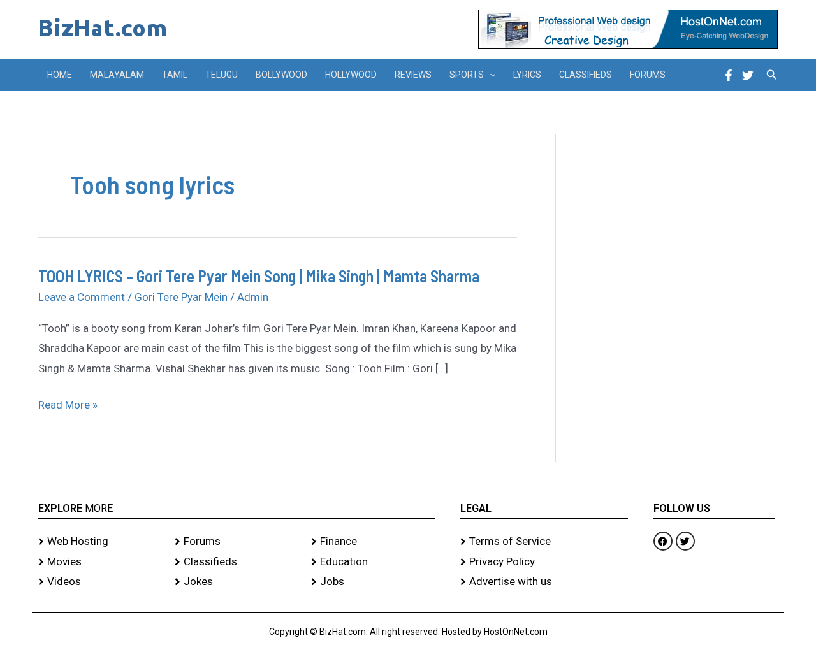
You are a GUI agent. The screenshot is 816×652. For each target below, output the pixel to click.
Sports (466, 74)
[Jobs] (373, 582)
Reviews (413, 74)
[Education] (373, 562)
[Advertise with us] (544, 582)
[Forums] (236, 542)
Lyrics (527, 74)
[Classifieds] (236, 562)
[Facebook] (728, 75)
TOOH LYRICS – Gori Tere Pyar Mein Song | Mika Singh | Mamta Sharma (258, 276)
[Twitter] (748, 75)
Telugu (221, 74)
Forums (648, 74)
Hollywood (351, 74)
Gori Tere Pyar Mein (181, 297)
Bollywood (281, 74)
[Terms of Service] (544, 542)
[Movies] (100, 562)
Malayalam (117, 74)
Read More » (68, 405)
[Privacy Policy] (544, 562)
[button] (489, 75)
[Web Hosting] (100, 542)
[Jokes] (236, 582)
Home (59, 74)
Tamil (174, 74)
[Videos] (100, 582)
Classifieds (585, 74)
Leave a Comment (81, 297)
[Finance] (373, 542)
